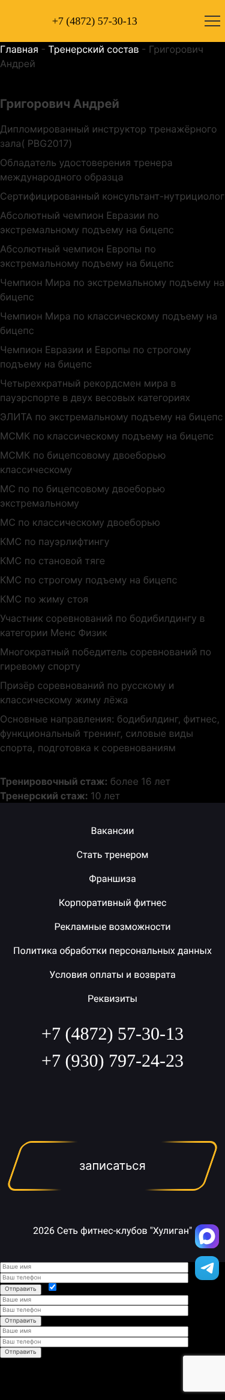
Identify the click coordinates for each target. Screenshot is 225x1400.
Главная (19, 49)
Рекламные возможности (112, 926)
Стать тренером (113, 854)
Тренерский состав (93, 49)
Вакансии (112, 830)
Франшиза (112, 878)
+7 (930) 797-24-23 (112, 1061)
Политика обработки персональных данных (112, 950)
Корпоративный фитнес (113, 902)
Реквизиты (112, 998)
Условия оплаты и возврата (112, 974)
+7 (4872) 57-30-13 (94, 21)
